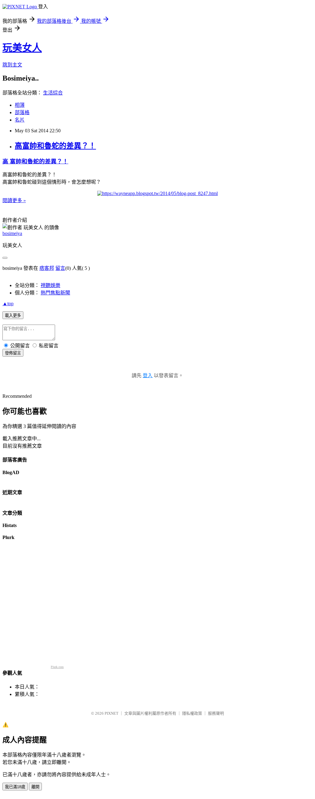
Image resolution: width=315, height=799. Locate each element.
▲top (8, 303)
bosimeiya (12, 233)
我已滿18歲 (15, 787)
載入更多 (13, 315)
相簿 (20, 105)
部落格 (22, 112)
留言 (60, 268)
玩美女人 (22, 47)
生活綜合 (53, 92)
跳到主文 (12, 64)
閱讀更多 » (14, 200)
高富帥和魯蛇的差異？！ (55, 146)
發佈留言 (13, 353)
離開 (35, 787)
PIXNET (111, 713)
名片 (20, 119)
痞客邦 (46, 268)
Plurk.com (57, 667)
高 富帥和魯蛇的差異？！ (35, 161)
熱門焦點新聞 (55, 292)
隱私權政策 (192, 713)
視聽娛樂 (50, 285)
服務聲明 (216, 713)
